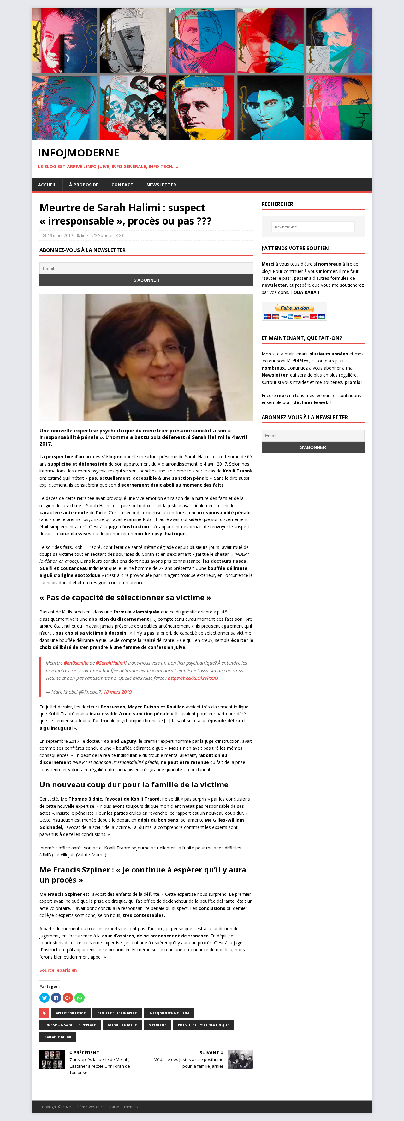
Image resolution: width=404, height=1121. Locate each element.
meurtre (157, 1025)
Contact (122, 185)
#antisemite (76, 663)
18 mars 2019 (118, 692)
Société (105, 235)
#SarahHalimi (110, 663)
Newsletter (161, 185)
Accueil (47, 185)
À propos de (83, 185)
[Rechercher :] (313, 226)
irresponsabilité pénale (70, 1025)
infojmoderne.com (168, 1013)
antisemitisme (71, 1013)
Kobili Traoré (122, 1025)
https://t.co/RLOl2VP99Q (193, 678)
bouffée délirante (117, 1013)
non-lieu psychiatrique (203, 1025)
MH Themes (127, 1107)
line (84, 235)
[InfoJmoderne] (202, 136)
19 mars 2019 (60, 235)
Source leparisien (58, 970)
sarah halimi (57, 1037)
